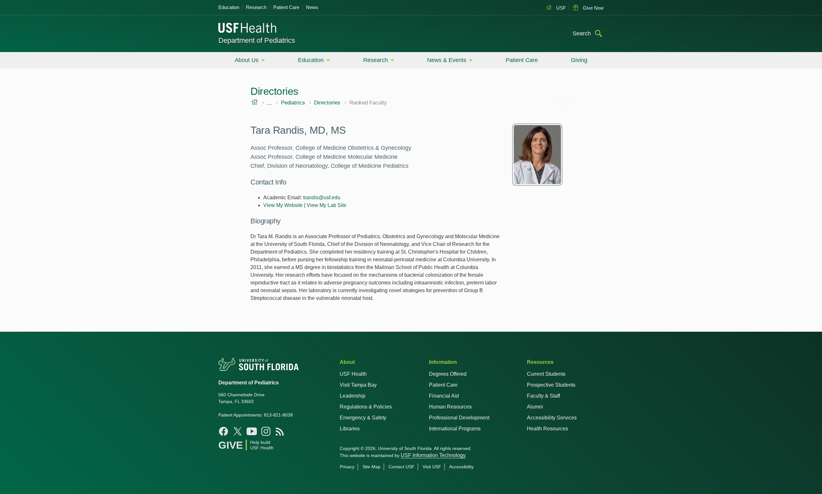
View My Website (283, 205)
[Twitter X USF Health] (237, 431)
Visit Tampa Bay (358, 385)
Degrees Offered (448, 374)
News (312, 7)
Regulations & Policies (366, 406)
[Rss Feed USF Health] (280, 431)
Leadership (352, 396)
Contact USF (402, 466)
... (269, 103)
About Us (246, 60)
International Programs (455, 428)
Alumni (535, 406)
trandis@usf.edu (321, 197)
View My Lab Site (326, 205)
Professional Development (459, 417)
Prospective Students (551, 385)
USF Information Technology (433, 455)
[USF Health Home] (247, 28)
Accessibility (461, 466)
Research (256, 7)
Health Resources (547, 428)
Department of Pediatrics (256, 40)
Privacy (347, 466)
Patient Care (286, 7)
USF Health (353, 374)
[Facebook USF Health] (223, 431)
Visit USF (432, 466)
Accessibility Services (552, 417)
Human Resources (450, 406)
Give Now (593, 8)
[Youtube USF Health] (252, 431)
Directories (327, 103)
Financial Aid (444, 396)
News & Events (446, 60)
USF (560, 8)
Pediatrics (293, 103)
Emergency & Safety (363, 417)
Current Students (546, 374)
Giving (579, 60)
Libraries (350, 428)
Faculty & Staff (543, 396)
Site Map (371, 466)
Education (228, 7)
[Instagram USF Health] (266, 431)
